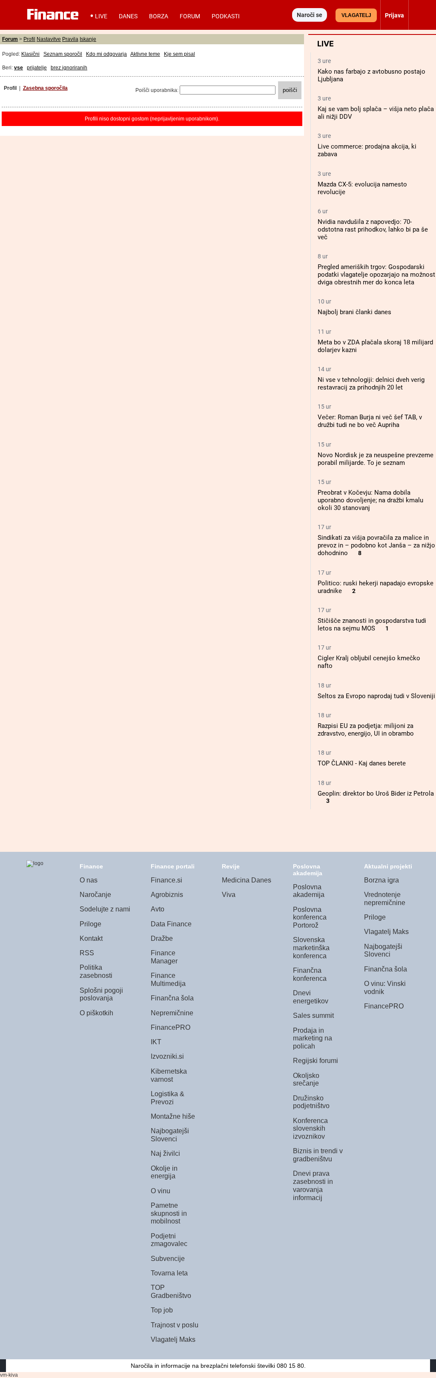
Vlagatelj (356, 15)
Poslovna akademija (308, 891)
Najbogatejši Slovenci (170, 1135)
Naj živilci (165, 1153)
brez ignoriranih (69, 68)
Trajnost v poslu (174, 1325)
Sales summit (313, 1015)
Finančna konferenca (310, 974)
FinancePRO (170, 1027)
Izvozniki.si (167, 1056)
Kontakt (91, 938)
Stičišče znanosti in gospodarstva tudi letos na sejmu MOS (372, 624)
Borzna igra (381, 880)
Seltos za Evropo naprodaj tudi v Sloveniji (376, 696)
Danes (128, 16)
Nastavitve (49, 39)
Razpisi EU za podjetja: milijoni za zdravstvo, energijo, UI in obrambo (366, 729)
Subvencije (168, 1258)
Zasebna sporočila (45, 88)
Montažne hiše (173, 1116)
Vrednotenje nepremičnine (384, 898)
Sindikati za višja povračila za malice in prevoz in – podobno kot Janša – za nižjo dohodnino (376, 545)
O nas (89, 880)
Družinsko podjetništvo (311, 1102)
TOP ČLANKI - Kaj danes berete (362, 763)
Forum (190, 16)
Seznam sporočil (62, 54)
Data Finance (171, 924)
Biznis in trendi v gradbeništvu (318, 1155)
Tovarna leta (169, 1273)
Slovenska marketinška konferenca (311, 947)
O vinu (160, 1191)
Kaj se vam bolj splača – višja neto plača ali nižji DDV (376, 112)
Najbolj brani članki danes (354, 312)
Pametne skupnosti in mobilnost (169, 1213)
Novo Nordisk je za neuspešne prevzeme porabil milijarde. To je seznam (375, 459)
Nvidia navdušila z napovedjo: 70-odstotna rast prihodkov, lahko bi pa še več (373, 229)
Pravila (70, 39)
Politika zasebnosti (96, 971)
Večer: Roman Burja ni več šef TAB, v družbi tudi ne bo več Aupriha (370, 421)
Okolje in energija (164, 1172)
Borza (158, 16)
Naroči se (309, 14)
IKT (156, 1042)
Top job (162, 1310)
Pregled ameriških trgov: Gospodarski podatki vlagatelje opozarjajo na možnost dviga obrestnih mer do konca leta (376, 274)
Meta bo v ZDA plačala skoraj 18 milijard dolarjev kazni (375, 346)
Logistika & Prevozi (167, 1098)
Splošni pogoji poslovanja (101, 994)
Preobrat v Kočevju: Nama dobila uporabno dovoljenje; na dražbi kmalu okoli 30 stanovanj (370, 500)
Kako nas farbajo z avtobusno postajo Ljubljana (371, 75)
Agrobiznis (167, 894)
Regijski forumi (315, 1060)
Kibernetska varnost (169, 1075)
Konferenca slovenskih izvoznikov (310, 1128)
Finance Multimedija (168, 979)
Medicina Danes (246, 880)
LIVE (101, 16)
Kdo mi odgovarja (106, 54)
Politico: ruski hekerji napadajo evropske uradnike (375, 587)
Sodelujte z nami (105, 909)
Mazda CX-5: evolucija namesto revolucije (362, 188)
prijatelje (37, 68)
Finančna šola (172, 998)
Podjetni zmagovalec (169, 1240)
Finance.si (166, 880)
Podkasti (226, 16)
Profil (29, 39)
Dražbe (162, 938)
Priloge (90, 924)
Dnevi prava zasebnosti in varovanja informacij (313, 1185)
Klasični (30, 54)
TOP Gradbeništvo (171, 1291)
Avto (157, 909)
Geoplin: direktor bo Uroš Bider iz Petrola (376, 793)
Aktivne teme (145, 54)
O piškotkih (96, 1013)
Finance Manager (164, 957)
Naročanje (95, 894)
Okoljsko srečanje (306, 1079)
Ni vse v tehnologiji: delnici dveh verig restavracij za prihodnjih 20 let (371, 383)
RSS (87, 953)
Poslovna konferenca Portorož (310, 917)
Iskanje (88, 39)
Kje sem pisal (179, 54)
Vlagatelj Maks (173, 1339)
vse (18, 68)
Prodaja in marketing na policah (312, 1038)
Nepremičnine (172, 1013)
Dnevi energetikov (310, 997)
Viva (228, 894)
